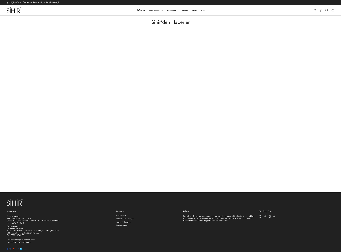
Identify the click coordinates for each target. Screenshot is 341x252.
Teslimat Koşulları (123, 222)
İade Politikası (121, 225)
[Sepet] (333, 10)
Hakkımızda (121, 215)
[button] (141, 10)
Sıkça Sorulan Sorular (125, 219)
